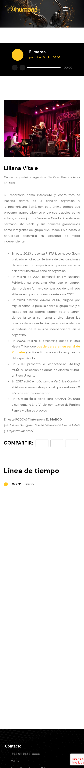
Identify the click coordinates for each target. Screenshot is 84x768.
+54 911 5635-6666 (26, 754)
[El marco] (71, 443)
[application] (48, 67)
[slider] (44, 67)
